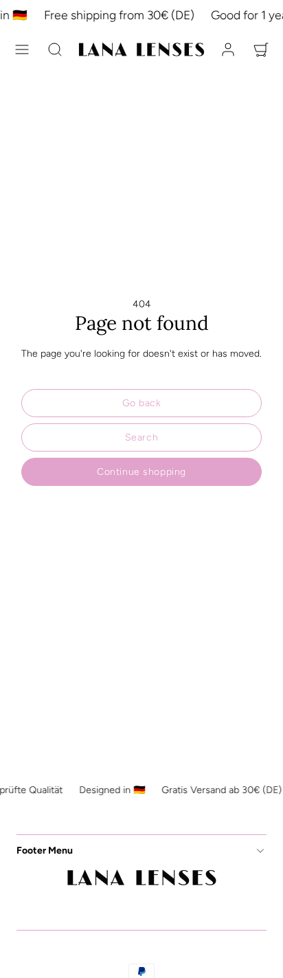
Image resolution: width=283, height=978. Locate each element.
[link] (228, 49)
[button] (21, 49)
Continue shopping (141, 472)
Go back (141, 403)
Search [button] (141, 437)
